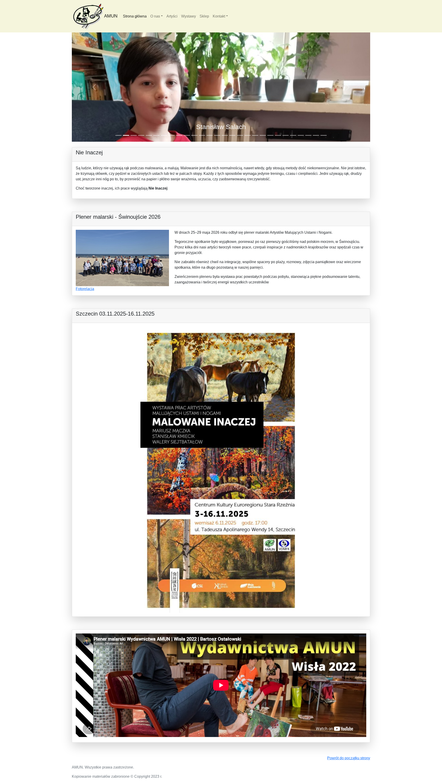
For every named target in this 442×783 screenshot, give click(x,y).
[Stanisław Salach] (221, 87)
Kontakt (219, 16)
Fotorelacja (85, 289)
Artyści (171, 16)
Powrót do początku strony (348, 758)
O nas (155, 16)
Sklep (204, 16)
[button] (94, 87)
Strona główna (135, 16)
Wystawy (188, 16)
